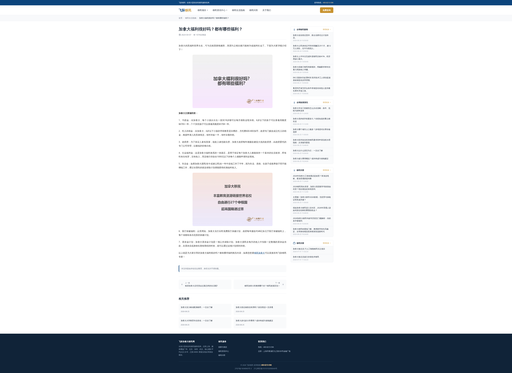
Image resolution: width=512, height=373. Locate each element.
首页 (180, 18)
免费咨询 (327, 10)
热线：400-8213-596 (266, 347)
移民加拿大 (259, 252)
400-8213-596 (328, 2)
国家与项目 (222, 347)
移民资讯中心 (220, 10)
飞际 (185, 10)
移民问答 (253, 10)
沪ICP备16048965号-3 (243, 368)
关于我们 (266, 10)
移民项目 (203, 10)
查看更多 (326, 29)
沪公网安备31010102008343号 (265, 368)
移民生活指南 (238, 10)
